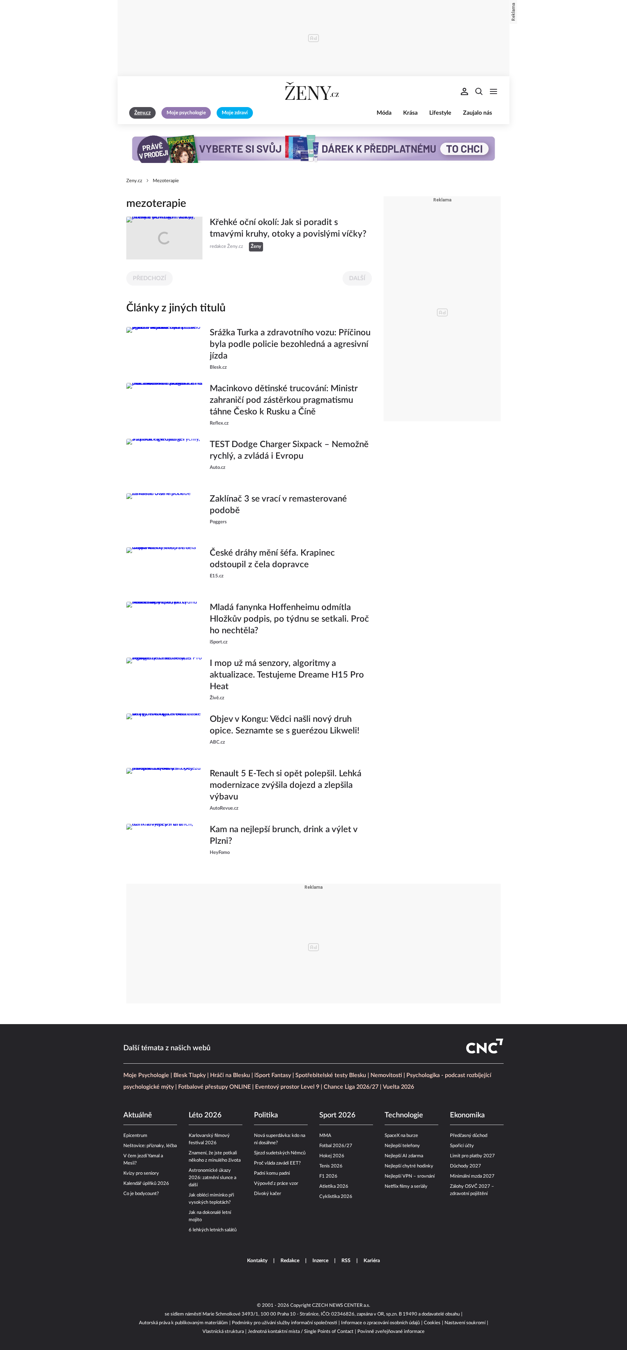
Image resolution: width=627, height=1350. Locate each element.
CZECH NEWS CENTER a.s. (341, 1305)
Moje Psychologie (146, 1075)
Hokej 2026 (331, 1156)
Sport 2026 (337, 1115)
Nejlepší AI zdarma (404, 1156)
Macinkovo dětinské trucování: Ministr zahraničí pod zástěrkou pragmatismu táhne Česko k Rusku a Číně (283, 400)
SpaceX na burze (401, 1135)
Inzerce (320, 1260)
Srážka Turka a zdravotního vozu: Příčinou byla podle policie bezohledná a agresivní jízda (290, 344)
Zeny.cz (134, 181)
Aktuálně (137, 1115)
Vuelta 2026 (398, 1087)
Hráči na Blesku (230, 1075)
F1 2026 (328, 1176)
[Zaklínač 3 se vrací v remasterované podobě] (164, 514)
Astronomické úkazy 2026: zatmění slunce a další (212, 1177)
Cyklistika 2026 (335, 1196)
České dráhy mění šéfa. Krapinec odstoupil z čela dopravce (272, 559)
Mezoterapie (166, 181)
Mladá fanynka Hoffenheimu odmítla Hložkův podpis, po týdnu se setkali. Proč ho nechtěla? (289, 619)
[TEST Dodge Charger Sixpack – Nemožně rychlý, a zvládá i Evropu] (164, 460)
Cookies (432, 1323)
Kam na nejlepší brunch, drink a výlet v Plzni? (283, 835)
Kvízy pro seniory (141, 1173)
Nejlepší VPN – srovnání (410, 1176)
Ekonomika (467, 1115)
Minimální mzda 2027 (472, 1176)
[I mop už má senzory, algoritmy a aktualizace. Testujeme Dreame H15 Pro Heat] (164, 680)
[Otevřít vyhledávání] (479, 91)
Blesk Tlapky (189, 1075)
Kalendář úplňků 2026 (146, 1183)
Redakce (289, 1260)
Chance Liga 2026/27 (351, 1087)
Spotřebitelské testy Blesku (330, 1075)
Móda (384, 113)
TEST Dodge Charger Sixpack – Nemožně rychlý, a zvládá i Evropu (289, 450)
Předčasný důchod (468, 1135)
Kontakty (257, 1260)
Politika (266, 1115)
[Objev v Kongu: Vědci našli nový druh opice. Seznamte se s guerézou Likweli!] (164, 734)
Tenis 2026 (331, 1166)
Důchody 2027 (465, 1166)
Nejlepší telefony (402, 1146)
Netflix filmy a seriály (406, 1186)
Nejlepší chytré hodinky (409, 1166)
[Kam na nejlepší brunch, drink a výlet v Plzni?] (164, 845)
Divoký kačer (267, 1193)
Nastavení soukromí (464, 1323)
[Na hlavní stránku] (313, 91)
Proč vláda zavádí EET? (277, 1163)
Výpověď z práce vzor (276, 1183)
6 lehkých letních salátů (213, 1230)
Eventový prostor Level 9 (287, 1087)
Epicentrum (135, 1135)
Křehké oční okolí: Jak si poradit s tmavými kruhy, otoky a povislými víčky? (288, 228)
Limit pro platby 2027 (472, 1156)
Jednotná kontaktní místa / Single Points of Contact (300, 1331)
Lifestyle (440, 113)
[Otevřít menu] (493, 91)
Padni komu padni (272, 1173)
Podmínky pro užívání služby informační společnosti (284, 1323)
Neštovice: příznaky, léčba (150, 1146)
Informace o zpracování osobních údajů (380, 1323)
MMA (325, 1135)
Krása (410, 113)
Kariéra (372, 1260)
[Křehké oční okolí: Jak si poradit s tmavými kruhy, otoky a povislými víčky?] (164, 238)
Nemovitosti (386, 1075)
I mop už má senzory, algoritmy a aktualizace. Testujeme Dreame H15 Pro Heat (287, 675)
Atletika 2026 (333, 1186)
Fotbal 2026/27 (335, 1146)
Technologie (404, 1115)
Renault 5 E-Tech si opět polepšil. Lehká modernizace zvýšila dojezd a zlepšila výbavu (285, 785)
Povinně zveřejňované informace (391, 1331)
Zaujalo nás (477, 113)
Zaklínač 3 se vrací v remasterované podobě (278, 505)
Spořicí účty (462, 1146)
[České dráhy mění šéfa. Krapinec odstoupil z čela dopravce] (164, 568)
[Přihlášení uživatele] (464, 91)
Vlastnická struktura (223, 1331)
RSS (346, 1260)
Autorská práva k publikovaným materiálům (183, 1323)
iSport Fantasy (272, 1075)
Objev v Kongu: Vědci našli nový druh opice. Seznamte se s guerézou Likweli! (285, 725)
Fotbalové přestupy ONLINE (214, 1087)
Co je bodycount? (141, 1193)
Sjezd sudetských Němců (280, 1153)
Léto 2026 (205, 1115)
